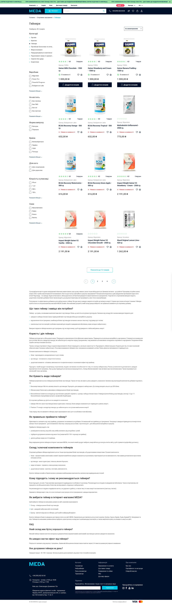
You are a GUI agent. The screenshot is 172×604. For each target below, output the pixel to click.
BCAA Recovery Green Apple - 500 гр (100, 184)
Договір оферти (103, 576)
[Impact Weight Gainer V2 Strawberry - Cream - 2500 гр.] (129, 161)
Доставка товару (104, 568)
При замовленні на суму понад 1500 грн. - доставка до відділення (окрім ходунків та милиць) (66, 2)
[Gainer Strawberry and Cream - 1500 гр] (99, 47)
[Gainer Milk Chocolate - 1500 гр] (70, 47)
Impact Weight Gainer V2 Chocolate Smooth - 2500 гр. (99, 241)
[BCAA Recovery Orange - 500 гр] (70, 104)
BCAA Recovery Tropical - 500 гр (100, 127)
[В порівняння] (81, 75)
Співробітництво (131, 571)
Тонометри (79, 566)
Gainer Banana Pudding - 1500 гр (127, 69)
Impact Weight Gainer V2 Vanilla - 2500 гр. (69, 241)
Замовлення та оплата (106, 566)
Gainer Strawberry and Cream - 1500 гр (99, 69)
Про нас (128, 566)
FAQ (99, 574)
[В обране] (78, 75)
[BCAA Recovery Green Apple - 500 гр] (99, 161)
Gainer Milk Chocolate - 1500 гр (70, 69)
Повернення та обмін (105, 571)
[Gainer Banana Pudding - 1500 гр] (129, 47)
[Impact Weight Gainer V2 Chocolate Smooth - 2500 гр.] (99, 219)
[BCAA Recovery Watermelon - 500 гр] (70, 161)
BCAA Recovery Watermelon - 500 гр (70, 184)
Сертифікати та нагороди (134, 568)
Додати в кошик (72, 85)
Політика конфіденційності (120, 602)
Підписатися (110, 587)
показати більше (35, 91)
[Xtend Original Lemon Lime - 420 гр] (129, 219)
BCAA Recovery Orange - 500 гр (70, 127)
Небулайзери (79, 568)
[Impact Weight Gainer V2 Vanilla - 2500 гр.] (70, 219)
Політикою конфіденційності (104, 591)
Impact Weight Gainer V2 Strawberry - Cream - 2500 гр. (129, 184)
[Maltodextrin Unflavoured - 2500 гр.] (129, 104)
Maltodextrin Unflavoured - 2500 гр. (128, 126)
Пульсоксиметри (80, 571)
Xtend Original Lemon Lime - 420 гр (128, 241)
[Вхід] (142, 11)
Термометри (79, 574)
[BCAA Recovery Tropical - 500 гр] (99, 104)
